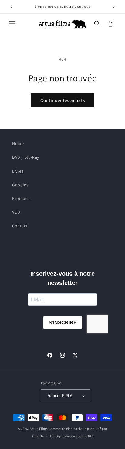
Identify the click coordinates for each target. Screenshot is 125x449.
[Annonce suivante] (113, 6)
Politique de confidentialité (71, 436)
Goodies (20, 184)
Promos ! (21, 198)
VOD (16, 212)
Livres (18, 171)
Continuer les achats (62, 100)
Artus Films (39, 429)
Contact (20, 225)
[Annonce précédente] (11, 6)
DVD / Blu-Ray (25, 157)
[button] (12, 23)
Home (18, 143)
